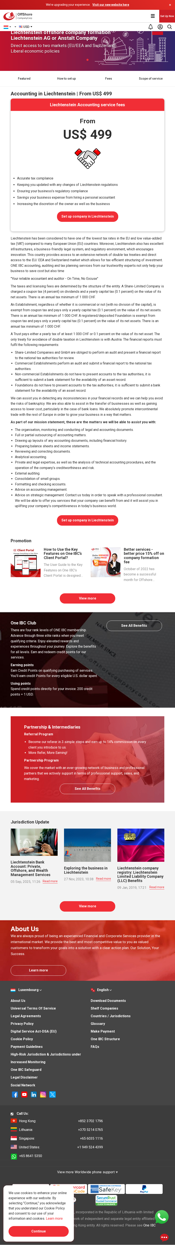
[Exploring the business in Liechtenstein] (87, 845)
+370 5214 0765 (61, 1130)
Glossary (98, 1024)
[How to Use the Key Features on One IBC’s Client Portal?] (26, 562)
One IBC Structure (105, 1039)
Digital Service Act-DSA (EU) (34, 1031)
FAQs (95, 1047)
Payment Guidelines (27, 1047)
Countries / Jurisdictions (111, 1016)
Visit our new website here (110, 4)
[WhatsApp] (162, 1217)
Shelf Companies (104, 1008)
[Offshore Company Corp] (19, 16)
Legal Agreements (26, 1016)
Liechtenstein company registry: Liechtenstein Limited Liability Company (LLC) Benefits (140, 874)
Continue (38, 1231)
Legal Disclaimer (24, 1077)
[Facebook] (15, 1094)
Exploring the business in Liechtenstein (86, 870)
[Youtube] (24, 1094)
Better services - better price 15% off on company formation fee (144, 555)
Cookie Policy (22, 1039)
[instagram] (43, 1094)
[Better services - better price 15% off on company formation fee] (106, 562)
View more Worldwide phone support (86, 1172)
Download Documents (108, 1001)
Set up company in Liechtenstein (87, 216)
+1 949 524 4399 (61, 1147)
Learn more (38, 970)
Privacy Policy (22, 1024)
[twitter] (52, 1094)
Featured (24, 78)
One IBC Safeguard (26, 1070)
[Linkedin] (34, 1094)
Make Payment (103, 1031)
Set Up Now (167, 16)
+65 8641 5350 (30, 1156)
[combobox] (26, 27)
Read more (50, 881)
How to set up (66, 78)
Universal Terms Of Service (33, 1008)
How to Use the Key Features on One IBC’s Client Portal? (63, 553)
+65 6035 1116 (61, 1138)
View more (87, 598)
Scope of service (151, 78)
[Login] (160, 27)
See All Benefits (134, 626)
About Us (18, 1001)
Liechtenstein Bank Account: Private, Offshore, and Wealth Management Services (30, 868)
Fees (108, 78)
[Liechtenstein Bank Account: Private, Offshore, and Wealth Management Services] (34, 842)
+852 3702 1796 (61, 1121)
